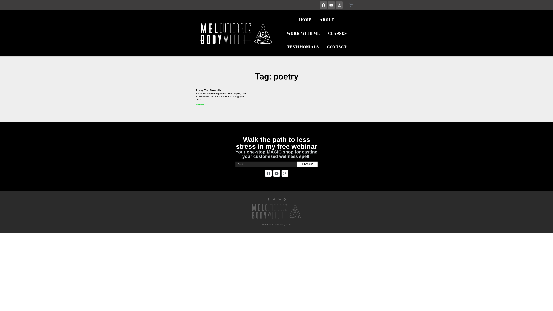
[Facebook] (323, 5)
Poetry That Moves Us (208, 90)
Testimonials (303, 46)
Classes (337, 33)
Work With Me (303, 33)
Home (305, 19)
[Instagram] (339, 5)
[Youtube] (331, 5)
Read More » (201, 105)
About (327, 19)
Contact (337, 46)
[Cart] (351, 4)
